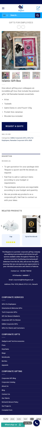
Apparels (5, 365)
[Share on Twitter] (12, 146)
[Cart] (38, 8)
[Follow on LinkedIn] (25, 289)
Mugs (4, 353)
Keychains (5, 349)
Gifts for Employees (21, 22)
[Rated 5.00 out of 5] (11, 242)
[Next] (36, 50)
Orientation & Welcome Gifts (12, 308)
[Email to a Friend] (16, 146)
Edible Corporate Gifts (18, 138)
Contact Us (6, 394)
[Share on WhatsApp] (4, 146)
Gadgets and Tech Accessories (13, 341)
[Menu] (3, 8)
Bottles (4, 361)
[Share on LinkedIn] (25, 146)
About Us (5, 386)
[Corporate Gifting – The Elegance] (21, 8)
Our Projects (6, 406)
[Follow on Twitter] (21, 289)
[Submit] (37, 15)
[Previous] (5, 50)
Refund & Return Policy (10, 402)
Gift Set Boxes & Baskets (11, 316)
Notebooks (6, 357)
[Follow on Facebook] (13, 289)
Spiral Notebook (31, 236)
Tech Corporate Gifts (9, 312)
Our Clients (6, 398)
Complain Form (7, 410)
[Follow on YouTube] (29, 289)
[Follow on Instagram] (17, 289)
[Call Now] (36, 423)
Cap (10, 236)
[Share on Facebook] (8, 146)
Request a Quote (14, 126)
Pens (3, 345)
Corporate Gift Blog (9, 378)
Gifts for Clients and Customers (13, 328)
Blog (3, 390)
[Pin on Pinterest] (21, 146)
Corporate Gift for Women (11, 320)
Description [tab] (7, 156)
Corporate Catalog (8, 382)
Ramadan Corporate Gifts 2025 (21, 140)
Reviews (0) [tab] (6, 161)
